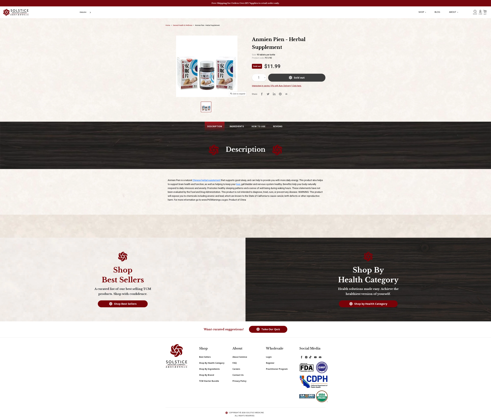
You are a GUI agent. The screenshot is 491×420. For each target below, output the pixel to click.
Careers (236, 369)
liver (238, 184)
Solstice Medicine (255, 412)
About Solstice (239, 357)
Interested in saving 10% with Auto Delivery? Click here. (277, 86)
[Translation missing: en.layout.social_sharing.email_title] (286, 94)
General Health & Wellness (182, 25)
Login (269, 357)
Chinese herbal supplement (206, 180)
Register (270, 363)
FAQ (234, 363)
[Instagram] (306, 356)
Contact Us (238, 375)
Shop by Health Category (370, 304)
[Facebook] (301, 356)
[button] (215, 127)
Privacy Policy (239, 381)
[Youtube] (315, 356)
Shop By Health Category (211, 363)
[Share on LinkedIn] (274, 94)
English (83, 12)
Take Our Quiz (270, 329)
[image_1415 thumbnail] (206, 107)
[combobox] (86, 12)
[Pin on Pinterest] (280, 94)
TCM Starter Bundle (209, 381)
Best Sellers (205, 357)
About (453, 12)
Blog (437, 12)
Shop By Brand (206, 375)
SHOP (422, 12)
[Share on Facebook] (261, 94)
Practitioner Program (277, 369)
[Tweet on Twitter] (268, 94)
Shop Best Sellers (125, 304)
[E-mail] (319, 356)
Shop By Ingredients (209, 369)
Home (168, 25)
